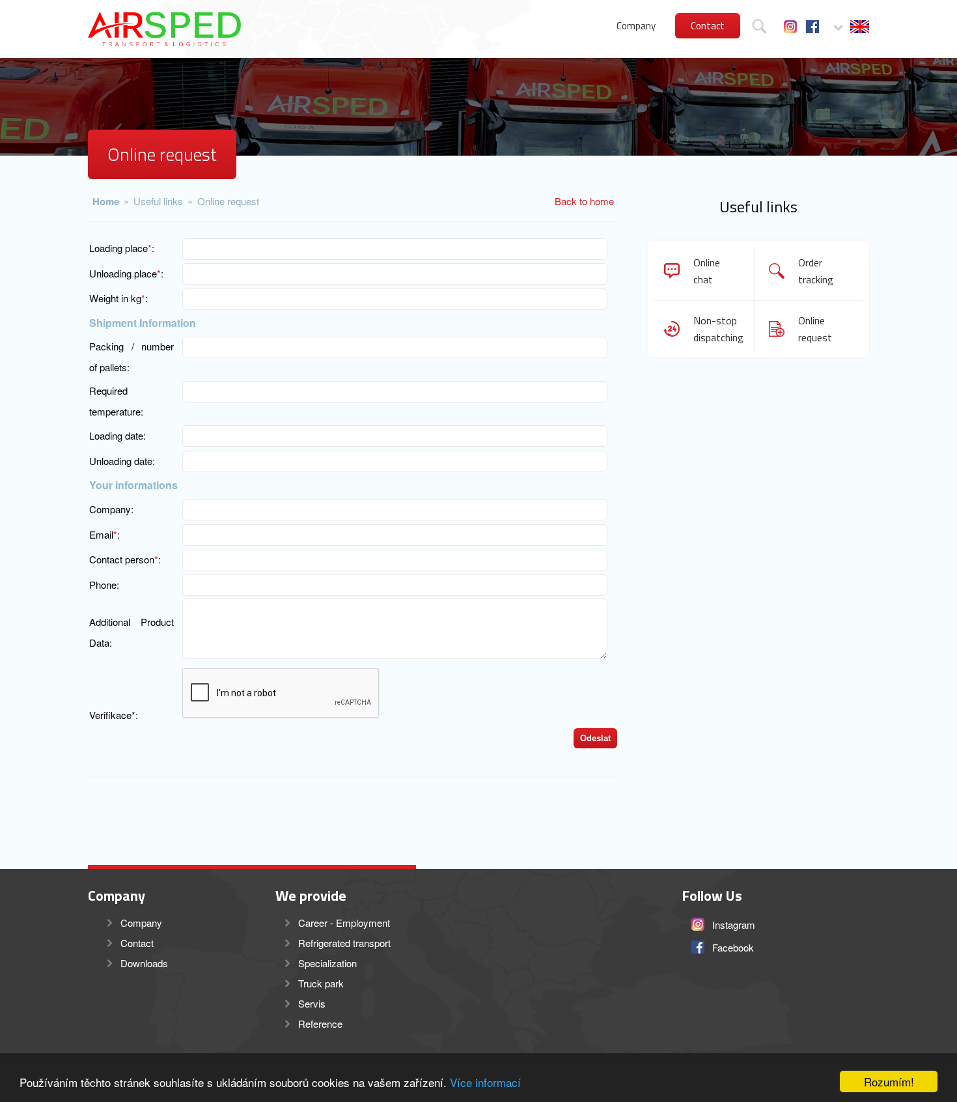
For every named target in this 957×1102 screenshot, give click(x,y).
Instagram (790, 26)
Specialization (327, 963)
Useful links (158, 201)
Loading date (116, 435)
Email (101, 534)
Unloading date (120, 461)
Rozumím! (889, 1081)
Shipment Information (142, 322)
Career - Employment (344, 922)
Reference (320, 1023)
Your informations (133, 484)
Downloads (144, 963)
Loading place (118, 248)
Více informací (485, 1082)
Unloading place (123, 273)
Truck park (321, 983)
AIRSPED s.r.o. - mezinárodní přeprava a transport (164, 29)
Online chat (706, 271)
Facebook (812, 26)
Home (105, 201)
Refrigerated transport (344, 943)
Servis (312, 1003)
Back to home (584, 201)
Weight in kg (115, 298)
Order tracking (815, 271)
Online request (228, 201)
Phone (103, 584)
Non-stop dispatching (716, 329)
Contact (708, 25)
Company (636, 25)
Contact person (121, 559)
